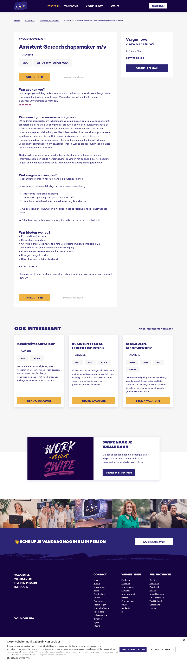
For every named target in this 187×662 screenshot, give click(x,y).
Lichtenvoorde (100, 615)
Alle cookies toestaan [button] (134, 649)
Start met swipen (119, 472)
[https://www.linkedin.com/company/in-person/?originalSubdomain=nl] (24, 625)
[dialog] (93, 649)
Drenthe (153, 580)
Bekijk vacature (39, 400)
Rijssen (97, 622)
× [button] (184, 640)
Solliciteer (34, 77)
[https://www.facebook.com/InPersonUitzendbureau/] (17, 625)
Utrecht (152, 591)
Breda (96, 591)
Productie (125, 580)
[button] (62, 658)
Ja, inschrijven (154, 541)
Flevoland (154, 583)
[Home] (20, 5)
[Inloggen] (171, 6)
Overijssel (154, 587)
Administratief (128, 594)
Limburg (153, 608)
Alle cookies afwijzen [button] (162, 649)
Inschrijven (158, 6)
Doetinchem (99, 594)
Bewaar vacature (73, 77)
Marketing (126, 608)
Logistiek (125, 591)
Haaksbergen (100, 605)
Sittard (97, 626)
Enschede (98, 601)
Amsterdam (99, 587)
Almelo (97, 580)
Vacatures (53, 6)
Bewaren (59, 339)
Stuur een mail (147, 68)
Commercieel (127, 601)
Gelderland (154, 605)
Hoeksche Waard (102, 608)
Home (17, 20)
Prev (161, 414)
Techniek (125, 583)
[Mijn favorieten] (144, 5)
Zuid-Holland (155, 601)
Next (170, 414)
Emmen (97, 598)
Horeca (124, 598)
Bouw (124, 605)
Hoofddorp (99, 612)
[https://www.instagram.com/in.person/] (31, 625)
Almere (97, 583)
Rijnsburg (98, 619)
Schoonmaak (127, 587)
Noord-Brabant (156, 594)
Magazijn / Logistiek (49, 20)
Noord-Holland (156, 598)
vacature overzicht (32, 38)
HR (122, 612)
